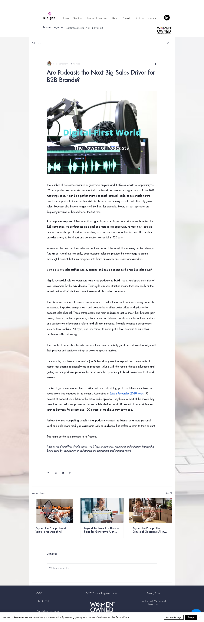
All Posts (36, 43)
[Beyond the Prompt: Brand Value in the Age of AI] (53, 510)
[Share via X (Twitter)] (55, 472)
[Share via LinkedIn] (62, 472)
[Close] (200, 617)
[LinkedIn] (167, 17)
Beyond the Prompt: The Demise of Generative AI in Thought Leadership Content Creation (148, 529)
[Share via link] (70, 472)
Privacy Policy (153, 593)
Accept (191, 617)
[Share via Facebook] (48, 472)
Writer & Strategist (94, 27)
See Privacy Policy (120, 617)
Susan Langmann (53, 27)
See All (169, 492)
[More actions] (155, 63)
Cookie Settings (173, 617)
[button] (168, 43)
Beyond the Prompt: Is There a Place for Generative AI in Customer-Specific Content (101, 529)
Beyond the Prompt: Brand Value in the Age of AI (51, 529)
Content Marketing (75, 27)
